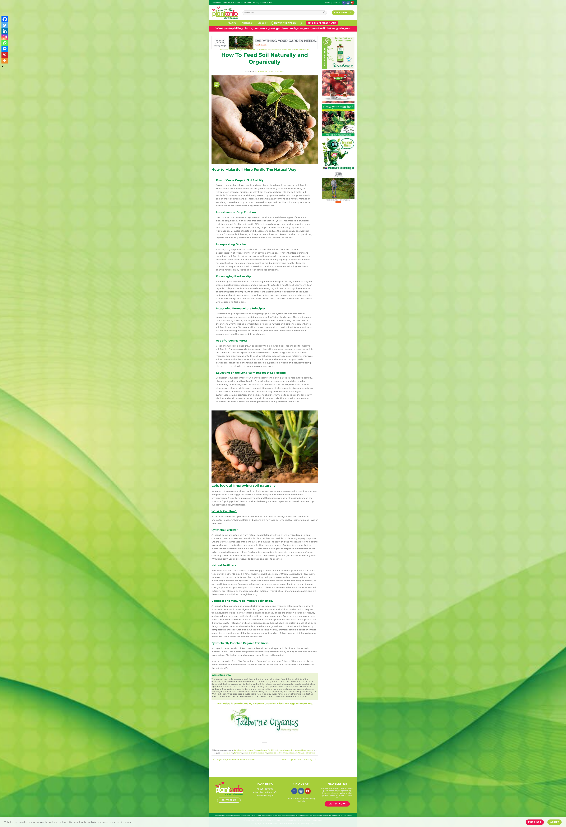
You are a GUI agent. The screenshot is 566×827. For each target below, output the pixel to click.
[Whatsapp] (5, 43)
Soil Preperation (287, 753)
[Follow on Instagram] (348, 3)
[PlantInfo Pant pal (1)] (338, 153)
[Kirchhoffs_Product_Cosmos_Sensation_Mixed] (337, 86)
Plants (232, 23)
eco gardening (227, 753)
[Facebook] (5, 19)
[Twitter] (5, 25)
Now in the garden (285, 23)
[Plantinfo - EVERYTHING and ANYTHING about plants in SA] (225, 12)
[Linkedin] (5, 31)
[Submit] (324, 12)
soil (278, 753)
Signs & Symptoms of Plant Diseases (236, 759)
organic (246, 753)
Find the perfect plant (322, 23)
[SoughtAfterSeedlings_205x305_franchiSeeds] (337, 120)
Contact (336, 3)
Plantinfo (279, 71)
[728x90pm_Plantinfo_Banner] (246, 42)
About (327, 3)
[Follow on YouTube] (352, 3)
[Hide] (2, 66)
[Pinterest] (5, 55)
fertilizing (238, 753)
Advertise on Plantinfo (265, 792)
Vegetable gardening (298, 50)
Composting (234, 50)
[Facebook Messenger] (5, 49)
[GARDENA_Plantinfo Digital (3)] (338, 187)
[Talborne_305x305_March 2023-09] (337, 52)
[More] (5, 61)
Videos (262, 23)
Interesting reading (277, 50)
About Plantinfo (265, 789)
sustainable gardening (305, 753)
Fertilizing (262, 50)
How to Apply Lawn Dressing (297, 759)
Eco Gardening (248, 50)
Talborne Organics (264, 703)
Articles (247, 23)
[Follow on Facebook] (344, 3)
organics (272, 753)
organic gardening (259, 753)
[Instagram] (5, 37)
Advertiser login (265, 795)
